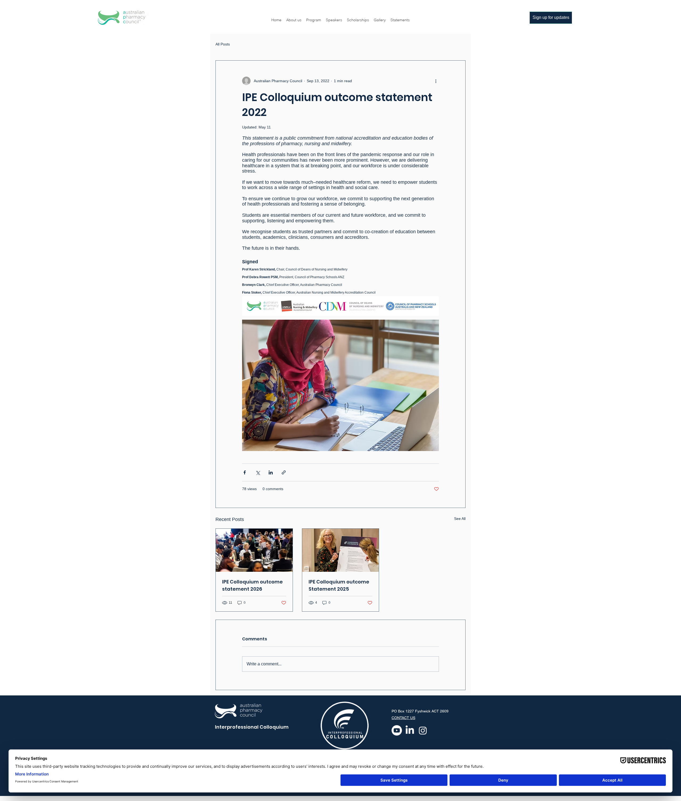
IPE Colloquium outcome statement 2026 (252, 585)
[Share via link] (283, 472)
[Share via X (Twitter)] (257, 472)
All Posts (222, 44)
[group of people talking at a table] (254, 550)
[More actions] (436, 81)
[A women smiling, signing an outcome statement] (340, 550)
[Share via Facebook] (244, 472)
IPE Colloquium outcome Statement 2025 (339, 585)
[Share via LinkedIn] (270, 472)
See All (460, 518)
